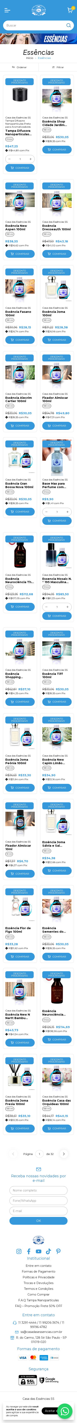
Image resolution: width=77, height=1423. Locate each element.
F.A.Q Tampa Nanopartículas (38, 1300)
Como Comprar (38, 1294)
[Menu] (8, 10)
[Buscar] (68, 25)
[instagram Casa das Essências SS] (18, 1251)
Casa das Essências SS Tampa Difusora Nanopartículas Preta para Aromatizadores (18, 122)
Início (29, 58)
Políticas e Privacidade (39, 1277)
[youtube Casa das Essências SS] (38, 1251)
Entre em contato (39, 1266)
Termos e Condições (38, 1289)
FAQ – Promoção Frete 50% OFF (38, 1306)
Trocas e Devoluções (38, 1283)
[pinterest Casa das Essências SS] (58, 1251)
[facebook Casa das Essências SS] (28, 1251)
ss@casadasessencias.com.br (41, 1332)
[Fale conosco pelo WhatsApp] (64, 1411)
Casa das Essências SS (55, 117)
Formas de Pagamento (38, 1271)
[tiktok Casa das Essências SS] (48, 1251)
